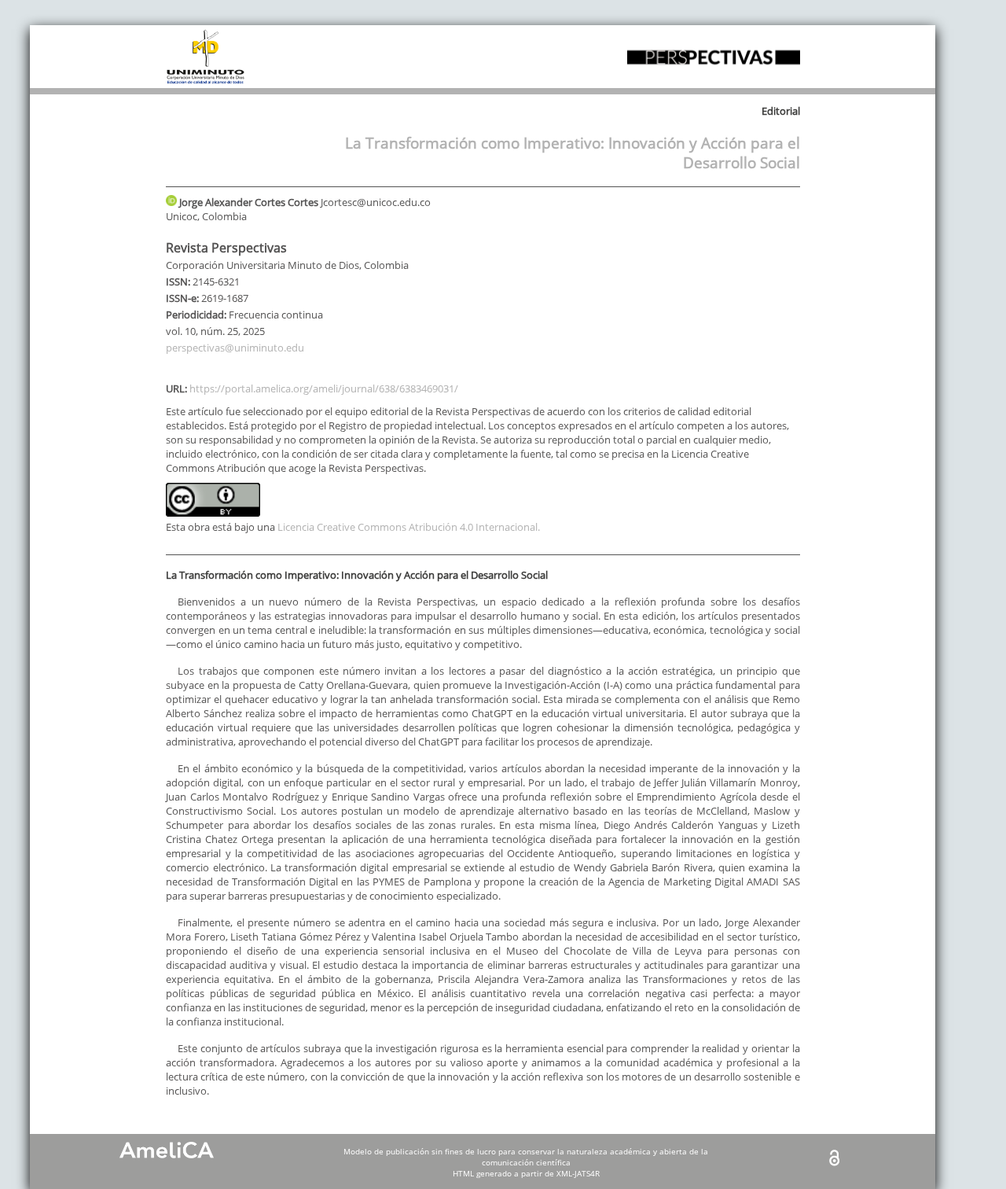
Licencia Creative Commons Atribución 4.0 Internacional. (408, 527)
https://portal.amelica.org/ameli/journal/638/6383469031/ (323, 388)
